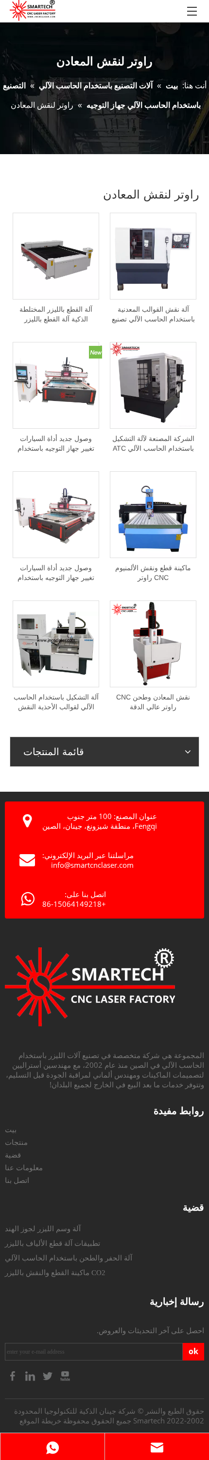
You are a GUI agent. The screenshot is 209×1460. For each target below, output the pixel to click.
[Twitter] (48, 1375)
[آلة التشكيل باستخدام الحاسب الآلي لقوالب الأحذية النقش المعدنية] (56, 643)
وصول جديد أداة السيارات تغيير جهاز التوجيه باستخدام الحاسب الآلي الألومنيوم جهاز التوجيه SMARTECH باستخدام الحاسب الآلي (56, 444)
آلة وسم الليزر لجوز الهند (43, 1229)
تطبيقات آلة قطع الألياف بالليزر (52, 1243)
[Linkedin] (31, 1375)
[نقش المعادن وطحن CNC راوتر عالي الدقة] (153, 643)
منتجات (16, 1142)
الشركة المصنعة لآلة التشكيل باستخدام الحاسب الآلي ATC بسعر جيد (153, 444)
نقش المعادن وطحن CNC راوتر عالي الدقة (153, 702)
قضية (13, 1155)
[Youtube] (65, 1375)
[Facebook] (13, 1375)
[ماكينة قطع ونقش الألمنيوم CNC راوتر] (153, 514)
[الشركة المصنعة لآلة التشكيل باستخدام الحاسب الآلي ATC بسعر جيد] (153, 385)
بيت (11, 1130)
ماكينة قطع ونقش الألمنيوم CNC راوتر (153, 572)
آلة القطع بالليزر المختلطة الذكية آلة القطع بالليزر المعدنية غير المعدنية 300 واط (56, 314)
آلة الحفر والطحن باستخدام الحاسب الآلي (68, 1258)
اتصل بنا (17, 1180)
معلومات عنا (24, 1168)
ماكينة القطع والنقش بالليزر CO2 (55, 1273)
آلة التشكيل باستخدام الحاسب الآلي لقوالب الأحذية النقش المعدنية (56, 702)
